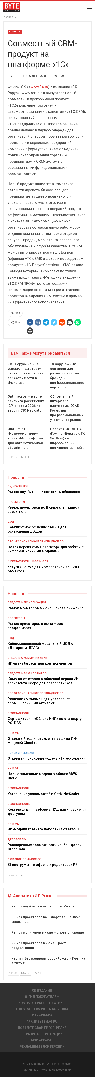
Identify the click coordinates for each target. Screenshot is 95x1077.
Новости (15, 31)
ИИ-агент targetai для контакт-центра (40, 663)
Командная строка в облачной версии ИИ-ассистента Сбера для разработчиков (44, 681)
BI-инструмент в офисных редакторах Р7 (42, 865)
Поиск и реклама (21, 752)
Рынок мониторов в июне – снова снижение (45, 608)
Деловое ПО (17, 839)
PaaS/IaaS (40, 561)
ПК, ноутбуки (18, 486)
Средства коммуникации (27, 657)
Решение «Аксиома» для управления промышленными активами (39, 701)
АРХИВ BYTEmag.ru (42, 1021)
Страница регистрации (42, 1034)
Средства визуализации (27, 602)
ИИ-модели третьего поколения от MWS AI (44, 829)
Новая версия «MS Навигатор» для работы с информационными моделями (46, 549)
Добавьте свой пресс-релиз (42, 1028)
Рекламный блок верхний (42, 1046)
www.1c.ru (39, 86)
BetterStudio (63, 1070)
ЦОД (11, 521)
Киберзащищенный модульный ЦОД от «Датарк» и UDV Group (41, 645)
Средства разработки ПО (27, 673)
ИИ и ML (13, 733)
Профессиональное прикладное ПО (36, 541)
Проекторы (16, 501)
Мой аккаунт (42, 1040)
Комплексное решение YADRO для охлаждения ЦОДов (37, 529)
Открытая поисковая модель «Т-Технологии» (46, 758)
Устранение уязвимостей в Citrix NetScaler (43, 794)
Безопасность (19, 561)
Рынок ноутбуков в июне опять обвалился (44, 492)
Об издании (42, 990)
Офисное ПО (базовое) (25, 859)
